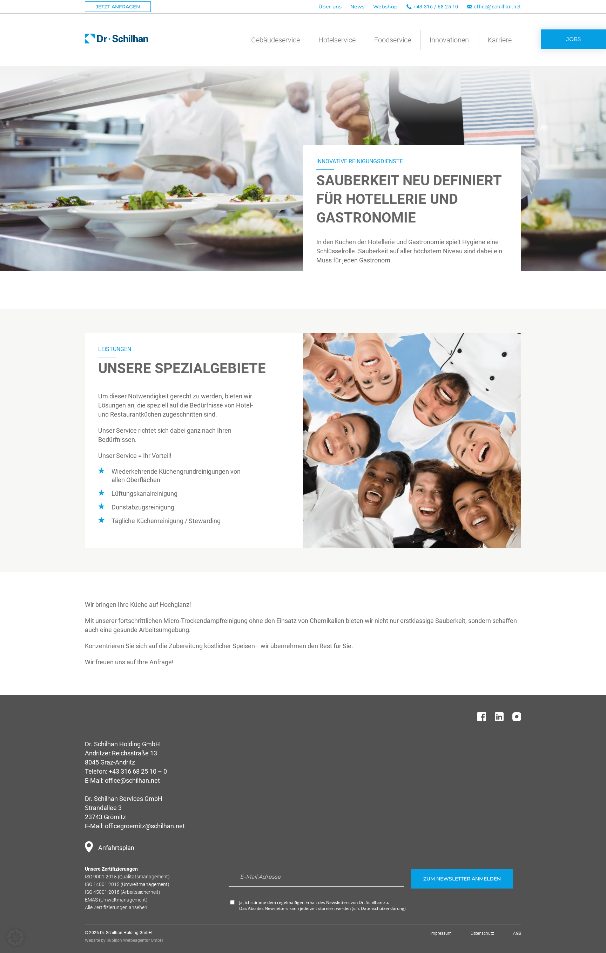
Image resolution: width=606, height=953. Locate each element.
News (357, 7)
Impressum (441, 933)
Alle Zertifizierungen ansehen (116, 907)
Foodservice (392, 40)
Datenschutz (482, 933)
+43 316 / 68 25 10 (435, 6)
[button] (15, 937)
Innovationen (449, 40)
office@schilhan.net (497, 6)
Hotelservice (337, 40)
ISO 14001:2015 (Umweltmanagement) (127, 884)
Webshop (385, 7)
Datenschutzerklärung (382, 908)
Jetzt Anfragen (118, 7)
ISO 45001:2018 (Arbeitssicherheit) (122, 892)
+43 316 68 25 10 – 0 (138, 771)
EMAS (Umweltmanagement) (116, 900)
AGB (517, 933)
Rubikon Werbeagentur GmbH (135, 940)
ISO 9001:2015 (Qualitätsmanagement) (127, 876)
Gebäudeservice (275, 40)
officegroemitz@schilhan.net (145, 826)
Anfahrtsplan (116, 847)
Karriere (499, 40)
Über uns (330, 7)
